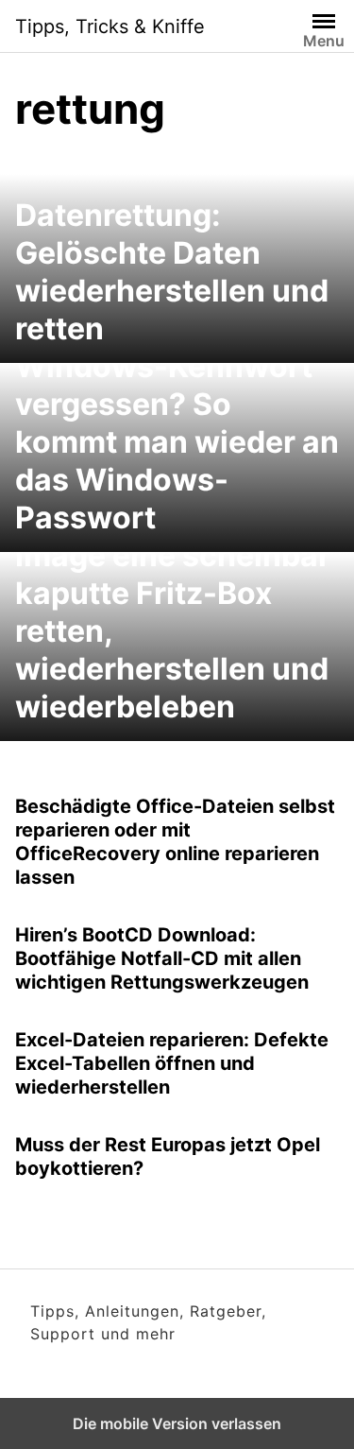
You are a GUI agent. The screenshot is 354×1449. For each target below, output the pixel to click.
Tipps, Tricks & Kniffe (110, 26)
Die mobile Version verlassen (177, 1423)
